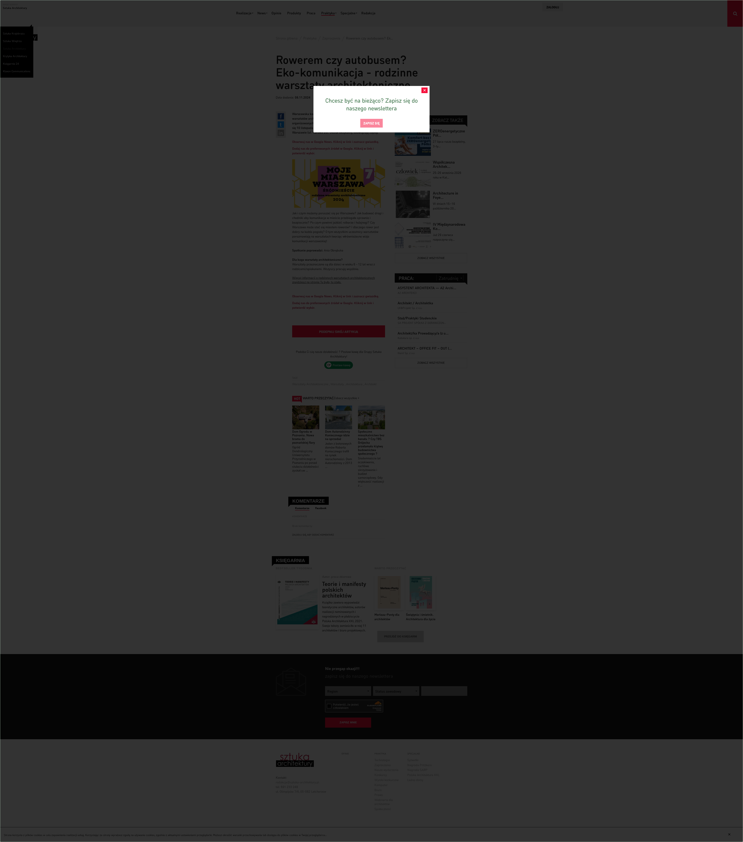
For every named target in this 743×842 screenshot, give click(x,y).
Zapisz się (371, 123)
